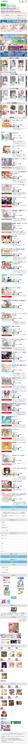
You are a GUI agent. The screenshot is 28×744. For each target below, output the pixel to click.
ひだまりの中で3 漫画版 (17, 274)
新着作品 (7, 15)
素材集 (7, 4)
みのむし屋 (15, 122)
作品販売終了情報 (4, 567)
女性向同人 (3, 7)
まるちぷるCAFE (16, 393)
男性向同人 (3, 10)
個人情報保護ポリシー (5, 572)
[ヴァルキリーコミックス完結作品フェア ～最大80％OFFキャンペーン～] (13, 48)
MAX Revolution (16, 187)
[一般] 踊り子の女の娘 (17, 481)
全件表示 (19, 102)
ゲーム (11, 7)
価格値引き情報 (4, 527)
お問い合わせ (22, 733)
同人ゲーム (3, 551)
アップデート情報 (4, 530)
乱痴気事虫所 (15, 419)
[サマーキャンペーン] (13, 42)
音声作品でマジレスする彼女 (18, 455)
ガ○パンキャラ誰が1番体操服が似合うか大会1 (11, 661)
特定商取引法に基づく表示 (14, 733)
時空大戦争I (14, 236)
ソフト (10, 4)
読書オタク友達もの (16, 326)
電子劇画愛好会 (16, 238)
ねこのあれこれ (15, 429)
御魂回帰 (14, 212)
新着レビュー (20, 15)
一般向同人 (3, 4)
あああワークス (16, 135)
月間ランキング (20, 18)
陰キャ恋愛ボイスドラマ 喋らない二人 (5, 85)
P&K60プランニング (17, 470)
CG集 (2, 543)
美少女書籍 (11, 10)
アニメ (19, 10)
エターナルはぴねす (16, 287)
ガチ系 (17, 7)
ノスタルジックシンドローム (18, 303)
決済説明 (14, 597)
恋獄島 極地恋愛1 (13, 98)
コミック (14, 4)
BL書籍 (7, 7)
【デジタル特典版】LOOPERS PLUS (4, 99)
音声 (2, 548)
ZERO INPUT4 (15, 133)
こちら (14, 515)
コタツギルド (15, 161)
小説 (2, 546)
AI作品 (14, 7)
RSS (25, 117)
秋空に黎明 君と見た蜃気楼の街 (19, 300)
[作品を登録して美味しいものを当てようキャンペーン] (13, 628)
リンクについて (6, 733)
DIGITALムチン (16, 445)
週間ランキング (7, 18)
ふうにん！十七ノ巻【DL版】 (18, 184)
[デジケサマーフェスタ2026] (13, 36)
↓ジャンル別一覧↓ (13, 556)
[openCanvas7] (15, 641)
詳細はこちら (3, 680)
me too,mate (15, 148)
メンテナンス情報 (4, 569)
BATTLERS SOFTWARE (17, 225)
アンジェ (14, 290)
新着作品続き (14, 507)
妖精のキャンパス (16, 200)
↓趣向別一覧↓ (13, 561)
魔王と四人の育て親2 (20, 114)
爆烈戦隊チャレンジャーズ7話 (18, 442)
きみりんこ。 (15, 251)
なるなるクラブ (16, 277)
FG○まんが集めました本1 (17, 120)
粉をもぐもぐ (15, 416)
